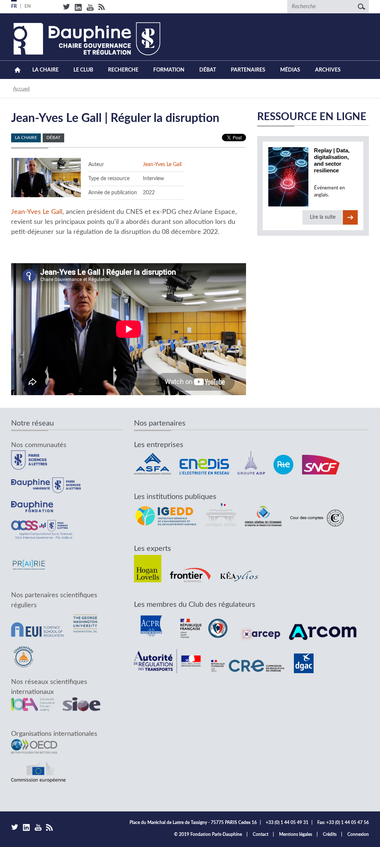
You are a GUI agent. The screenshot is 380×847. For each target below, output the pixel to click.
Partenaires (248, 70)
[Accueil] (85, 38)
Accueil (17, 70)
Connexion (358, 834)
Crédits (330, 834)
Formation (168, 70)
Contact (260, 834)
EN (27, 6)
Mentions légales (295, 834)
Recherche (123, 70)
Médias (290, 70)
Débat (207, 70)
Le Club (83, 70)
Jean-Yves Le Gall (162, 164)
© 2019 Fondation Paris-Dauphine (208, 834)
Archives (328, 70)
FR (14, 6)
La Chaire (45, 70)
